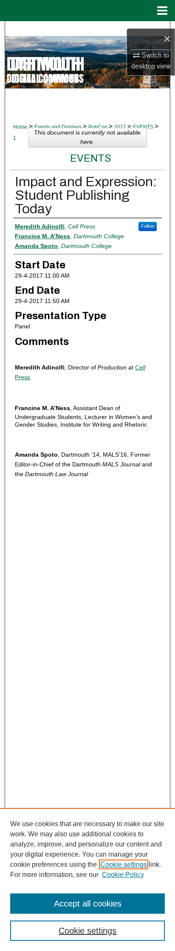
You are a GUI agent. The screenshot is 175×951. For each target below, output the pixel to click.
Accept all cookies (87, 903)
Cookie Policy (123, 874)
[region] (87, 879)
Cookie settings (123, 864)
